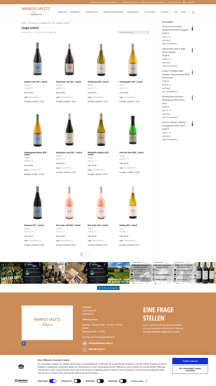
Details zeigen (137, 381)
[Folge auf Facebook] (24, 344)
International (91, 12)
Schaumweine (133, 12)
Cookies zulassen (190, 361)
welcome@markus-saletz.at (101, 343)
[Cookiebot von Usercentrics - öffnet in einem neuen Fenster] (21, 381)
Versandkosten (34, 97)
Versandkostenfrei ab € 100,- (153, 2)
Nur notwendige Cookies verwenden (190, 369)
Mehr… (184, 12)
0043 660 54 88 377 (97, 349)
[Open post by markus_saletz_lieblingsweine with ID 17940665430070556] (97, 273)
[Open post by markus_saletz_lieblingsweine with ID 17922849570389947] (140, 273)
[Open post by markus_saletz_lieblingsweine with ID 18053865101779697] (205, 273)
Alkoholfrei (149, 12)
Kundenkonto (174, 2)
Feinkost (164, 12)
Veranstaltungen (130, 2)
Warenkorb (62, 12)
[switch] (77, 381)
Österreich (75, 12)
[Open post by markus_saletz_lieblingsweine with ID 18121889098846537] (54, 273)
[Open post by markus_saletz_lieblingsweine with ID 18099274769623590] (32, 273)
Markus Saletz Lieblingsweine (103, 2)
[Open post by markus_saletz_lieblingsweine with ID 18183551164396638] (119, 273)
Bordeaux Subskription (114, 12)
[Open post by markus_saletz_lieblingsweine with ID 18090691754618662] (162, 273)
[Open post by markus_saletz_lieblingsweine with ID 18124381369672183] (183, 273)
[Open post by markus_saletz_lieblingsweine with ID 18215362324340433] (11, 273)
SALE (176, 12)
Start (24, 23)
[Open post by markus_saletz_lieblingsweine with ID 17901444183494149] (75, 273)
